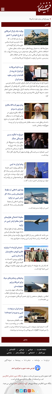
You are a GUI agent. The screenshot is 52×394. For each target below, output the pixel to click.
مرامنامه (37, 360)
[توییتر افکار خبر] (21, 391)
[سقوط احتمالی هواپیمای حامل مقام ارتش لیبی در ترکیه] (36, 223)
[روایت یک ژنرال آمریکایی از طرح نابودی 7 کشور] (36, 37)
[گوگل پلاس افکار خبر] (29, 391)
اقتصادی (12, 349)
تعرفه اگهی (8, 360)
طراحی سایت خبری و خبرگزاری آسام (23, 368)
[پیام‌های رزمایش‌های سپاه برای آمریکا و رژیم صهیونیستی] (36, 284)
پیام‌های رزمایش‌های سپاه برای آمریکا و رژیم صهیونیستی (13, 282)
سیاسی (30, 349)
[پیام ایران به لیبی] (36, 170)
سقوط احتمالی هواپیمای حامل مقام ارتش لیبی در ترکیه (13, 221)
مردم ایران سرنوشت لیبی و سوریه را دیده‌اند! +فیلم (14, 313)
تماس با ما (27, 360)
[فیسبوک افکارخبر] (25, 391)
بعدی (25, 339)
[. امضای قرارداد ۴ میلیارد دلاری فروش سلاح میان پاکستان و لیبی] (36, 254)
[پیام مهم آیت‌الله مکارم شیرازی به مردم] (36, 111)
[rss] (33, 391)
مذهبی (9, 352)
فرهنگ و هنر (20, 352)
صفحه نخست (41, 349)
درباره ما (46, 360)
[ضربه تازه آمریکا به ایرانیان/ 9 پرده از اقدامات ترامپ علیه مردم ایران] (36, 73)
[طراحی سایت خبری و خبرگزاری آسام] (37, 368)
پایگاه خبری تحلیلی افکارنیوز (12, 376)
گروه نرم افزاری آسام (20, 383)
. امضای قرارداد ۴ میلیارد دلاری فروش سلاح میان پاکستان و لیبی (13, 252)
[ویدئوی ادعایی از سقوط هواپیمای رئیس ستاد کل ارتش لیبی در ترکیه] (36, 196)
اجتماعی (31, 352)
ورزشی (21, 349)
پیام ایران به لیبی (16, 164)
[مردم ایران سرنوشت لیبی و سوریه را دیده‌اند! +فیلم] (36, 315)
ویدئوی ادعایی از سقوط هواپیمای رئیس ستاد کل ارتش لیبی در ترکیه (14, 194)
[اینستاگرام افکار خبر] (17, 391)
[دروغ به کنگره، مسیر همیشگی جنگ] (36, 141)
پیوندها (17, 360)
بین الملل (41, 352)
